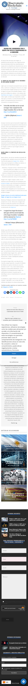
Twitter (11, 287)
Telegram (5, 287)
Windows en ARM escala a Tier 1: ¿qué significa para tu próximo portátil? (17, 519)
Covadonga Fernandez (8, 54)
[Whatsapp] (20, 292)
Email (3, 663)
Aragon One (16, 161)
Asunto (3, 563)
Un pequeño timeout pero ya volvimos (17, 643)
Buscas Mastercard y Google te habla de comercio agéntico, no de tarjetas (17, 529)
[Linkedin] (11, 292)
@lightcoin (18, 217)
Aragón (3, 297)
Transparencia (18, 297)
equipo (12, 297)
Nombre (3, 546)
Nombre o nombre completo (9, 657)
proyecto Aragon (5, 183)
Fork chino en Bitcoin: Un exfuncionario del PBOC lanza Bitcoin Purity (17, 535)
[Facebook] (5, 292)
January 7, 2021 (8, 225)
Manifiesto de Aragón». (7, 95)
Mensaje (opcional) (6, 572)
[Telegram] (17, 292)
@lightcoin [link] (13, 207)
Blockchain (16, 54)
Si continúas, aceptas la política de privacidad (12, 669)
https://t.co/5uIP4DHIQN (10, 219)
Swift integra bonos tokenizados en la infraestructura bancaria (17, 647)
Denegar (14, 358)
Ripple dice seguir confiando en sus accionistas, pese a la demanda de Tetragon (12, 318)
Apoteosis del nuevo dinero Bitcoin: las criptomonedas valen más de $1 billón (15, 309)
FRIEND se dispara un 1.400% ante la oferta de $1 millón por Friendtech (17, 524)
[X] (8, 292)
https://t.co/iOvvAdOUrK (10, 112)
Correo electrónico (6, 555)
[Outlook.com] (23, 292)
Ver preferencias (14, 362)
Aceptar (14, 353)
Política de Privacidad (15, 683)
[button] (25, 323)
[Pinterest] (14, 292)
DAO (8, 297)
